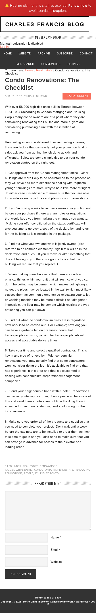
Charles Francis (37, 96)
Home (8, 53)
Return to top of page (48, 597)
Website (25, 53)
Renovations (48, 466)
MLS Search (25, 64)
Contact (86, 53)
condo (39, 469)
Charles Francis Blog (48, 26)
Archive (44, 53)
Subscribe (65, 53)
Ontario (50, 469)
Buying (28, 469)
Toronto (52, 473)
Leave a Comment (77, 96)
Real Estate (30, 466)
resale (28, 473)
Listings (73, 64)
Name (54, 537)
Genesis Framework (61, 601)
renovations (13, 473)
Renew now (77, 5)
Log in (4, 46)
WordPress (82, 601)
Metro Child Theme (34, 601)
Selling (39, 473)
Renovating (82, 469)
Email (54, 549)
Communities (50, 64)
